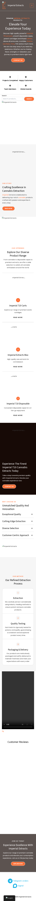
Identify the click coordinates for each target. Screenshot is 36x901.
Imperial (5, 195)
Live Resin (6, 44)
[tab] (18, 514)
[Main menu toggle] (32, 5)
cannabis (21, 197)
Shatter (29, 41)
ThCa (13, 44)
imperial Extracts (22, 18)
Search (4, 96)
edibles (29, 39)
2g (3, 731)
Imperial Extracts (16, 5)
